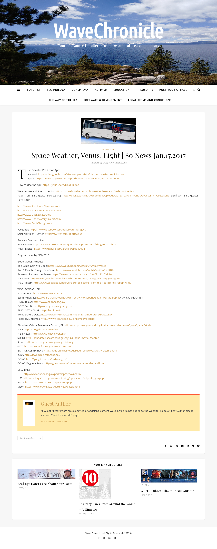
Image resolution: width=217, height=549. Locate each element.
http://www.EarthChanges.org (34, 223)
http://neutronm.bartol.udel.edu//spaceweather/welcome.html (80, 350)
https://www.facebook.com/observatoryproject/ (58, 229)
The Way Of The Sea (62, 100)
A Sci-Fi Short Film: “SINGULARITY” (167, 491)
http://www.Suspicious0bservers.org (38, 206)
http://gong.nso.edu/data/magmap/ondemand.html (74, 363)
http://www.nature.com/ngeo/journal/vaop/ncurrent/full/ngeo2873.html (74, 244)
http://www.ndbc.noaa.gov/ (49, 301)
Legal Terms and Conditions (149, 100)
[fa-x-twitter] (104, 538)
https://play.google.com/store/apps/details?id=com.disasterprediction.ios (81, 174)
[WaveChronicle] (108, 42)
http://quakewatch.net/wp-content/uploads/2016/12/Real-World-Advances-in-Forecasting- (117, 195)
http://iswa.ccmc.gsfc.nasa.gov (42, 354)
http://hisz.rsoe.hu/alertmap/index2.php (48, 382)
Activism (101, 89)
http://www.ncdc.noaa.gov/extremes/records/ (68, 318)
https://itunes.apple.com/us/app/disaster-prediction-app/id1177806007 (78, 178)
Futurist (34, 89)
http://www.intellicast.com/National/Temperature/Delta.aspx (76, 314)
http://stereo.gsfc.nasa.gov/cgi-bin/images (51, 342)
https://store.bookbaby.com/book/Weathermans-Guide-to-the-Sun (95, 191)
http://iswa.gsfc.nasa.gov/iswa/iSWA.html (48, 346)
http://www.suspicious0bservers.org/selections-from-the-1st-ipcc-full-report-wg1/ (82, 282)
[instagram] (109, 538)
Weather (108, 149)
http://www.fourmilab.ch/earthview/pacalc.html (52, 386)
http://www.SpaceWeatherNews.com (39, 210)
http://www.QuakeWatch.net (34, 214)
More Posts (48, 421)
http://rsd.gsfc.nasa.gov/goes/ (54, 306)
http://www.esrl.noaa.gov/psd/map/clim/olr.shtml (52, 374)
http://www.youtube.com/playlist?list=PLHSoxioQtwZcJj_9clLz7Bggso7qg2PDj (76, 278)
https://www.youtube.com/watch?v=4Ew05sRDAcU (86, 270)
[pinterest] (115, 538)
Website (62, 421)
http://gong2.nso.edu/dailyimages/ (46, 359)
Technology (56, 89)
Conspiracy (80, 89)
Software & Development (103, 100)
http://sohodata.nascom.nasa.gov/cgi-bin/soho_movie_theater (62, 337)
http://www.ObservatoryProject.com (39, 219)
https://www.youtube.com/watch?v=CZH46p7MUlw (82, 274)
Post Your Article (173, 89)
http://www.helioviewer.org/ (49, 333)
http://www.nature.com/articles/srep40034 (59, 248)
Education (122, 89)
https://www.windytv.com (48, 293)
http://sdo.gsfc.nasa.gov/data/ (41, 329)
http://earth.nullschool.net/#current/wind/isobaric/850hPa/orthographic (78, 297)
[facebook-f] (99, 538)
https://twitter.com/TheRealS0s (63, 233)
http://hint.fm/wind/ (52, 310)
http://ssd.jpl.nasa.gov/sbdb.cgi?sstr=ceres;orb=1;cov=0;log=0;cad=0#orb (108, 325)
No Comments (118, 162)
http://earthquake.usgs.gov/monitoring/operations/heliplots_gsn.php (64, 378)
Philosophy (144, 89)
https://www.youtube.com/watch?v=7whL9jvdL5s (77, 265)
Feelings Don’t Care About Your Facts (44, 484)
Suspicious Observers (30, 438)
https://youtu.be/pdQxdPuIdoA (61, 184)
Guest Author (56, 403)
